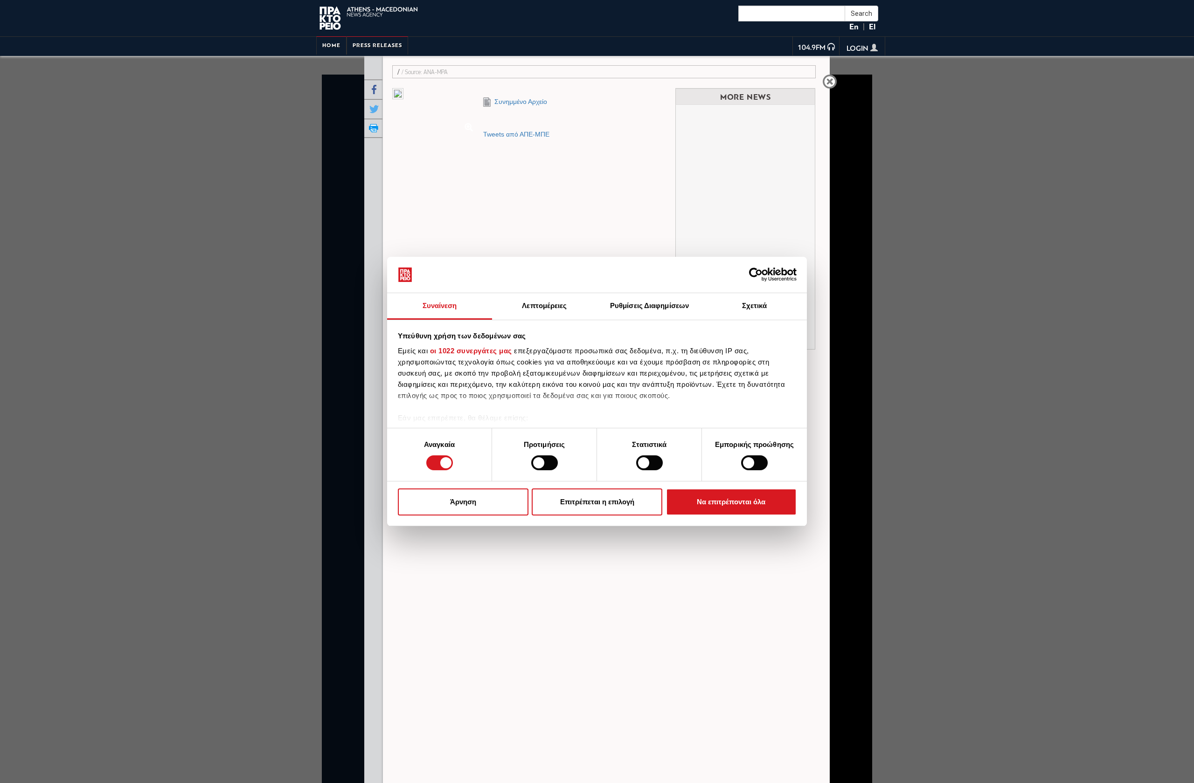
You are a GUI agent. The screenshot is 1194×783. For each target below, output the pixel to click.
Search (861, 13)
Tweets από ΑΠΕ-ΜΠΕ (516, 134)
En (854, 27)
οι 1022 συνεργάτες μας (471, 351)
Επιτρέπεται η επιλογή (597, 502)
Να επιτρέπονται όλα (731, 502)
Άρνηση (463, 502)
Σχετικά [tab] (754, 305)
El (872, 27)
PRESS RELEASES (377, 45)
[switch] (544, 462)
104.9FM (812, 48)
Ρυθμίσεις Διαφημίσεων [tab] (649, 305)
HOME (331, 45)
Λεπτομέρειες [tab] (544, 305)
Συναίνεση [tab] (440, 305)
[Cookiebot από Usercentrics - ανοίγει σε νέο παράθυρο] (756, 275)
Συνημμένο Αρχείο (519, 101)
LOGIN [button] (858, 49)
